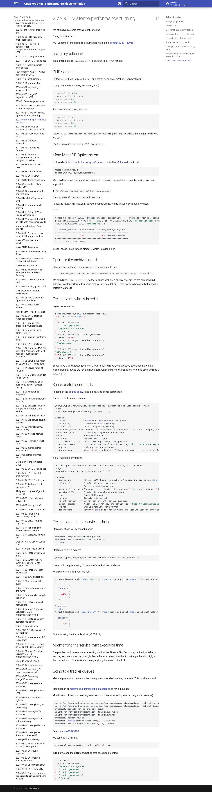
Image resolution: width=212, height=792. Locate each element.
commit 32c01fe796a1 (122, 42)
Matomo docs (124, 162)
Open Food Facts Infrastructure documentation (29, 18)
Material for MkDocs (33, 788)
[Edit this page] (157, 18)
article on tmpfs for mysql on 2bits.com (84, 162)
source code (75, 391)
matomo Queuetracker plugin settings (90, 688)
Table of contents (175, 17)
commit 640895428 (68, 731)
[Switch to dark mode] (119, 4)
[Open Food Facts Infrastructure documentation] (16, 4)
